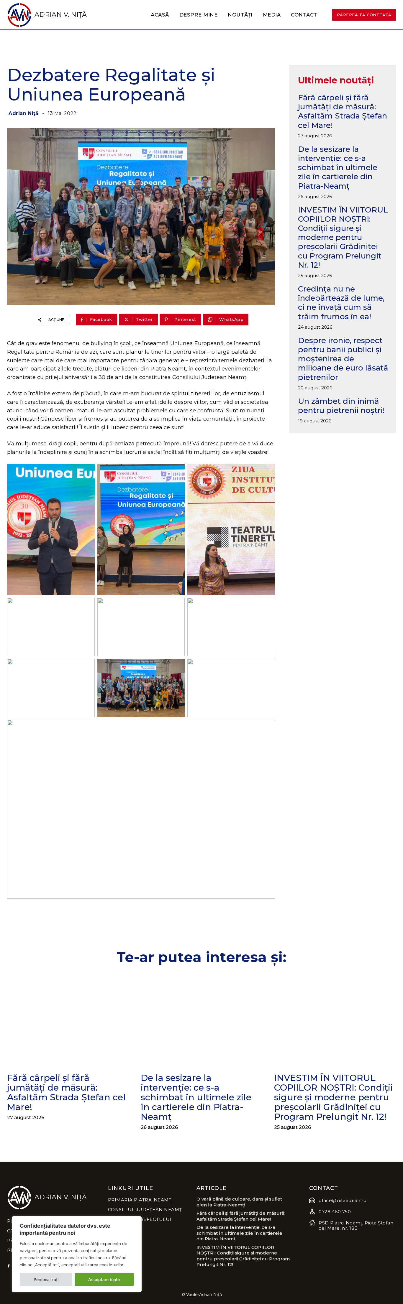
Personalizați (46, 1279)
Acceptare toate (104, 1279)
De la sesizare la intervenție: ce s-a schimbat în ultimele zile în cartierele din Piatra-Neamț (337, 167)
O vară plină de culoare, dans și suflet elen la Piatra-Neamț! (239, 1202)
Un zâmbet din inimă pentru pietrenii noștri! (341, 405)
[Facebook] (8, 1266)
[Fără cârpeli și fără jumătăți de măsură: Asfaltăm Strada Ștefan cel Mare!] (68, 1020)
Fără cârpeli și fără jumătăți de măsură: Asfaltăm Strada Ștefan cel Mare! (342, 111)
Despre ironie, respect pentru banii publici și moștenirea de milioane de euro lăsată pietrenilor (343, 359)
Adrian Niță (24, 113)
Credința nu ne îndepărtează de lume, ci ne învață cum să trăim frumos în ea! (341, 302)
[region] (77, 1254)
